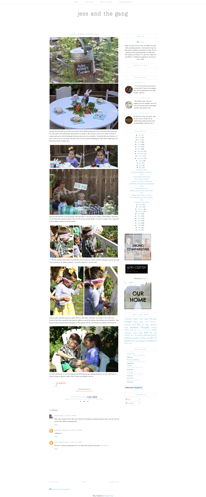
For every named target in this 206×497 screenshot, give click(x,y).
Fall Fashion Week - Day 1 (144, 113)
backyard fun (77, 399)
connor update (138, 333)
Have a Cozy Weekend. (136, 355)
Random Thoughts (139, 327)
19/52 (141, 193)
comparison (127, 333)
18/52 (141, 200)
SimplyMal (130, 378)
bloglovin (78, 391)
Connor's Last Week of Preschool (142, 181)
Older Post (53, 482)
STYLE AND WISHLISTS (135, 367)
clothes (154, 330)
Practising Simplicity (133, 360)
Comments (130, 403)
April (140, 204)
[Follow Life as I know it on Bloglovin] (133, 388)
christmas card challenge (144, 330)
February (140, 209)
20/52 (141, 186)
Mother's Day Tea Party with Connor (141, 191)
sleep (148, 338)
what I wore (128, 343)
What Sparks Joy (134, 380)
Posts (129, 399)
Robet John (58, 430)
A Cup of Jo (130, 353)
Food (134, 324)
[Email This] (88, 397)
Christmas (153, 319)
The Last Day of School (141, 179)
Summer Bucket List (141, 188)
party (90, 399)
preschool (135, 338)
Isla (138, 324)
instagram (84, 391)
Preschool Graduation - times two (141, 172)
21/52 (141, 174)
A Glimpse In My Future (141, 202)
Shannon (57, 416)
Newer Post (114, 482)
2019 (139, 140)
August (140, 160)
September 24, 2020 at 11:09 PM (72, 430)
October (140, 156)
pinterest (90, 391)
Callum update (143, 319)
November (140, 154)
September (140, 158)
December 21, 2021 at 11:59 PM (72, 442)
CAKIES (129, 366)
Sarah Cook (58, 442)
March (140, 207)
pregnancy (128, 338)
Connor (128, 321)
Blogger (144, 278)
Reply (56, 425)
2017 (139, 144)
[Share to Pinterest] (96, 397)
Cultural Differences (150, 322)
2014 (139, 214)
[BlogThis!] (90, 397)
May (140, 167)
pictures (154, 335)
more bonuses (104, 445)
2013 (139, 216)
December (140, 151)
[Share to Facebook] (94, 397)
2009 (139, 225)
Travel (126, 330)
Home (76, 2)
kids (85, 399)
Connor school (138, 322)
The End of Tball (141, 170)
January (140, 211)
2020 (139, 137)
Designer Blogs (108, 496)
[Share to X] (92, 397)
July (140, 163)
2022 (139, 135)
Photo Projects (125, 2)
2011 (139, 221)
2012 (139, 218)
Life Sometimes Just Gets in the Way (141, 197)
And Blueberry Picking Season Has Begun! (142, 184)
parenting (147, 335)
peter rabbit (98, 399)
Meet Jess (89, 2)
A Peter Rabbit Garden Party (141, 177)
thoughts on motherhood (148, 340)
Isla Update (145, 325)
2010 (139, 223)
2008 (139, 228)
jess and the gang (103, 13)
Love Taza (130, 372)
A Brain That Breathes (136, 361)
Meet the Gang (106, 2)
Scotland (154, 328)
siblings (143, 338)
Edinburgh (127, 325)
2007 (139, 230)
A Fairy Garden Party (142, 98)
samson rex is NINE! (135, 374)
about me (133, 330)
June (140, 165)
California (128, 319)
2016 (139, 147)
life (151, 332)
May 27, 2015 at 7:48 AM (68, 416)
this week (135, 340)
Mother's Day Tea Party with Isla (142, 195)
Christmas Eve (139, 82)
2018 (139, 142)
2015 (139, 149)
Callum (135, 319)
